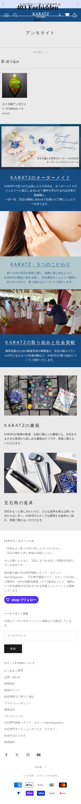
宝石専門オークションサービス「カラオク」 (31, 729)
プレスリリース (13, 716)
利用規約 (9, 683)
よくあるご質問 (13, 670)
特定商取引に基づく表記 (19, 696)
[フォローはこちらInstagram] (28, 755)
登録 (13, 648)
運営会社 (9, 709)
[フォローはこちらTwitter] (17, 755)
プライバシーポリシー (17, 703)
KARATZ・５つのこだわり (40, 264)
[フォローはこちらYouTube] (39, 755)
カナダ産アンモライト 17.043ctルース (14, 106)
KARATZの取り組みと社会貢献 (40, 342)
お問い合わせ (12, 677)
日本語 (38, 767)
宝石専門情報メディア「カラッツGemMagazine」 (34, 722)
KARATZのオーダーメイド (40, 177)
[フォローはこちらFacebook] (6, 755)
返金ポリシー (12, 690)
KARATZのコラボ (14, 735)
